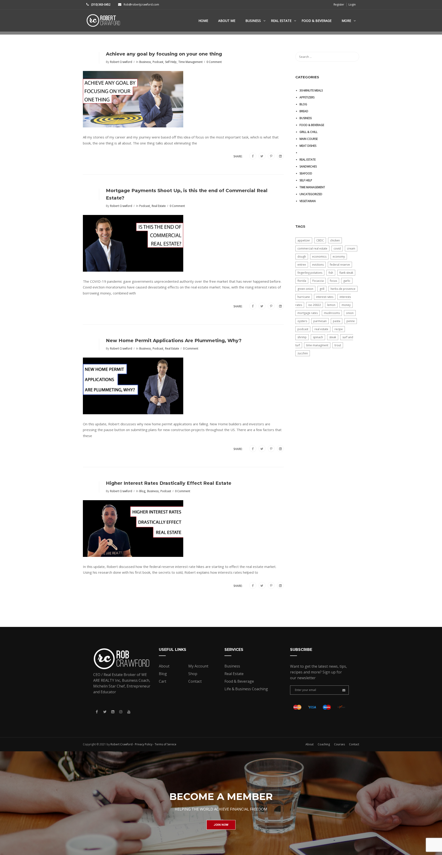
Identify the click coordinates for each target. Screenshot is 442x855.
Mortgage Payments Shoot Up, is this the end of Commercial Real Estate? (187, 194)
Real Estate (281, 20)
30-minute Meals (311, 90)
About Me (226, 20)
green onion (305, 289)
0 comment (214, 62)
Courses (339, 744)
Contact (195, 681)
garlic (346, 281)
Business (253, 20)
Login (352, 4)
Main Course (309, 139)
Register (339, 4)
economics (319, 257)
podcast (302, 329)
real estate (321, 329)
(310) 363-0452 (100, 4)
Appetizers (307, 97)
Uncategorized (311, 194)
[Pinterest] (271, 156)
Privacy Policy (143, 744)
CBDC (320, 240)
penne (350, 321)
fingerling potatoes (309, 273)
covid (337, 248)
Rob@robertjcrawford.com (141, 4)
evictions (318, 265)
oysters (302, 321)
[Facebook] (253, 156)
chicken (335, 240)
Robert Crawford (121, 62)
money (346, 305)
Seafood (306, 173)
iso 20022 (314, 305)
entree (301, 265)
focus (333, 281)
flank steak (346, 273)
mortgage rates (307, 313)
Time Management (190, 62)
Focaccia (318, 281)
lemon (331, 305)
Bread (304, 111)
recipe (338, 329)
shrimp (302, 337)
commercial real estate (312, 248)
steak (332, 337)
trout (337, 345)
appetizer (303, 240)
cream (351, 248)
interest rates (324, 297)
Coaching (324, 744)
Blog (142, 491)
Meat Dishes (308, 146)
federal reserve (340, 265)
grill (322, 289)
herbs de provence (343, 289)
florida (301, 281)
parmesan (320, 321)
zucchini (302, 353)
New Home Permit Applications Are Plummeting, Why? (173, 340)
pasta (336, 321)
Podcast (158, 62)
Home (203, 20)
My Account (198, 666)
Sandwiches (308, 166)
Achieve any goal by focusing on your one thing (164, 54)
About (164, 666)
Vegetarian (308, 201)
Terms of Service (165, 744)
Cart (162, 681)
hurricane (303, 297)
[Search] (353, 57)
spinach (318, 337)
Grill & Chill (308, 132)
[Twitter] (261, 156)
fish (331, 273)
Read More (101, 156)
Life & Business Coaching (246, 688)
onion (350, 313)
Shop (192, 673)
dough (301, 257)
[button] (221, 825)
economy (339, 257)
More (346, 20)
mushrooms (332, 313)
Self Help (171, 62)
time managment (317, 345)
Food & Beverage (317, 20)
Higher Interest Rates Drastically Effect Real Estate (168, 483)
